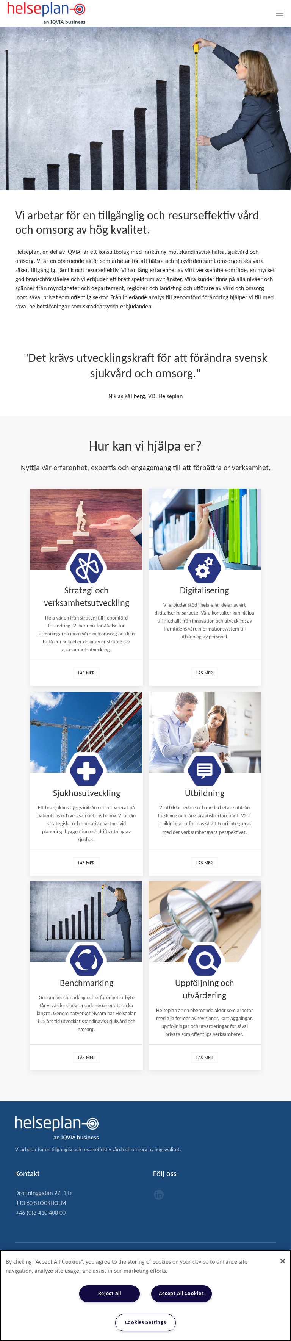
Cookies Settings (145, 1322)
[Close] (282, 1261)
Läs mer (86, 673)
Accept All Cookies (181, 1294)
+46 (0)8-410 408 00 (41, 1213)
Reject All (109, 1294)
